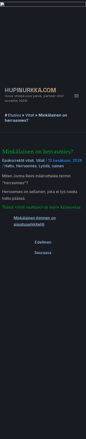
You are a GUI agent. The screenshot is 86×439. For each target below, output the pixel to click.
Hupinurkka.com (30, 90)
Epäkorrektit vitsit (18, 160)
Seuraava (42, 253)
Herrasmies (26, 165)
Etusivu (14, 115)
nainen (58, 165)
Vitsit (29, 115)
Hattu (9, 165)
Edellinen (43, 242)
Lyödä (44, 165)
